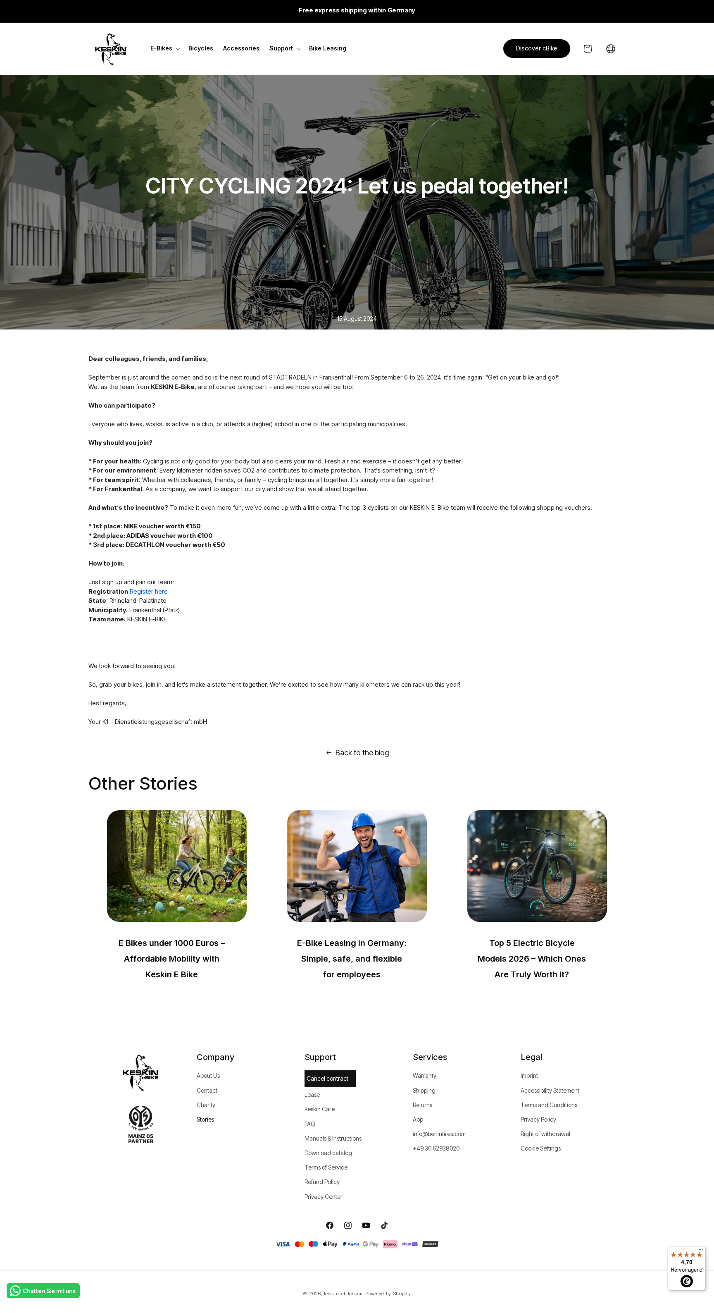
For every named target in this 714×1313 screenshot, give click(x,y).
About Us (208, 1075)
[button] (164, 48)
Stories (205, 1119)
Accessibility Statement (550, 1090)
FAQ (310, 1123)
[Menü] (701, 1251)
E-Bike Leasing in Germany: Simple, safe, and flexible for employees (352, 958)
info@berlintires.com (439, 1133)
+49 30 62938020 (436, 1148)
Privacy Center (324, 1196)
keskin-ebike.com (344, 1293)
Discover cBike (536, 48)
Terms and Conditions (549, 1104)
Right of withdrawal (545, 1133)
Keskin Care (320, 1108)
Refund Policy (322, 1181)
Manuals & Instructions (333, 1138)
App (418, 1119)
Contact (207, 1090)
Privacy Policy (538, 1119)
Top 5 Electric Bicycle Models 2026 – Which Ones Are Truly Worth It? (532, 958)
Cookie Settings (541, 1148)
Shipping (424, 1090)
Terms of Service (326, 1167)
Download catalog (328, 1152)
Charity (206, 1104)
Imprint (529, 1075)
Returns (422, 1104)
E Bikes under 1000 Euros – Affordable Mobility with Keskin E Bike (172, 958)
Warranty (424, 1075)
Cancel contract (327, 1078)
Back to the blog (362, 752)
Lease (312, 1094)
